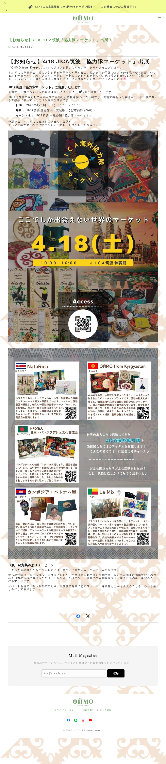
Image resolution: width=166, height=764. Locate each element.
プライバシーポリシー (66, 710)
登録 (116, 673)
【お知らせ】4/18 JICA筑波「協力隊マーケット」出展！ (60, 40)
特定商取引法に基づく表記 (97, 710)
